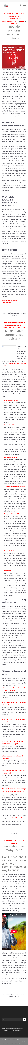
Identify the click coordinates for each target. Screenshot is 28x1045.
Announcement (9, 14)
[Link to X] (18, 1041)
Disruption (16, 16)
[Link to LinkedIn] (25, 1041)
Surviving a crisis (18, 818)
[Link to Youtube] (22, 1041)
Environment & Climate (10, 21)
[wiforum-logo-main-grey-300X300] (11, 5)
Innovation (13, 327)
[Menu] (24, 5)
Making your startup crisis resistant (14, 334)
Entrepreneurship (14, 18)
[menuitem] (20, 5)
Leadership (22, 327)
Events (22, 21)
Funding (5, 327)
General (14, 23)
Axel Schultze (15, 996)
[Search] (20, 5)
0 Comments (15, 313)
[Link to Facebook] (20, 1041)
